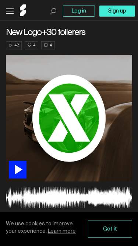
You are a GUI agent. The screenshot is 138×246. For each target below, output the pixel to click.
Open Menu (10, 11)
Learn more (62, 231)
